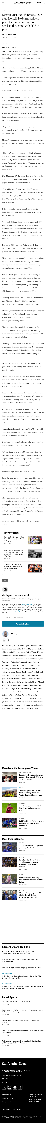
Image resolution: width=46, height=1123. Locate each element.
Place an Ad (6, 1102)
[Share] (4, 43)
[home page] (23, 3)
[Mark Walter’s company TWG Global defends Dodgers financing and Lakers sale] (9, 895)
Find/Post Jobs (7, 1098)
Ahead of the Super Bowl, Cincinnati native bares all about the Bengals (13, 566)
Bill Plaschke (15, 634)
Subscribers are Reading (15, 946)
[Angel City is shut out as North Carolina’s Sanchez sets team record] (9, 808)
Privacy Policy (16, 611)
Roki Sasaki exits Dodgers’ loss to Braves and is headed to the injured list (31, 823)
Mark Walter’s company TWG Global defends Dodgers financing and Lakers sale (30, 895)
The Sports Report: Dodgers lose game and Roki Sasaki (31, 846)
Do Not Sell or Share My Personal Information (24, 1117)
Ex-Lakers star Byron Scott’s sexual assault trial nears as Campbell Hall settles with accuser (29, 863)
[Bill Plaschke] (5, 634)
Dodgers (21, 818)
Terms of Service (27, 604)
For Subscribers (7, 973)
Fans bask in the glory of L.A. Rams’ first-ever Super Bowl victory (14, 539)
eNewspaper (6, 1094)
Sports (5, 10)
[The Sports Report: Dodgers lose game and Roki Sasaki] (9, 847)
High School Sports (25, 772)
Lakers (21, 874)
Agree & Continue (23, 624)
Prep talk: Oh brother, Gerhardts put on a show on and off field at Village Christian (31, 777)
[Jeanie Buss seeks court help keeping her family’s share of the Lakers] (9, 879)
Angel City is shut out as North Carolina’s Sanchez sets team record (30, 808)
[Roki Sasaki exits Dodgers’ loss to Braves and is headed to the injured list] (9, 823)
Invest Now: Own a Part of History (35, 1100)
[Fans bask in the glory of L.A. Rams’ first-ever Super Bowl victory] (35, 540)
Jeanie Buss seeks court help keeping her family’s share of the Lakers (30, 879)
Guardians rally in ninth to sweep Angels (16, 1001)
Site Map (4, 1078)
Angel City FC (23, 803)
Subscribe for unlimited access (11, 1075)
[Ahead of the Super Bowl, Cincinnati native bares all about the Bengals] (35, 568)
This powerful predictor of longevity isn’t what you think (21, 967)
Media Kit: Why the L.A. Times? (35, 1095)
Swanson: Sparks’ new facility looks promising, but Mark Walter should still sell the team (30, 792)
